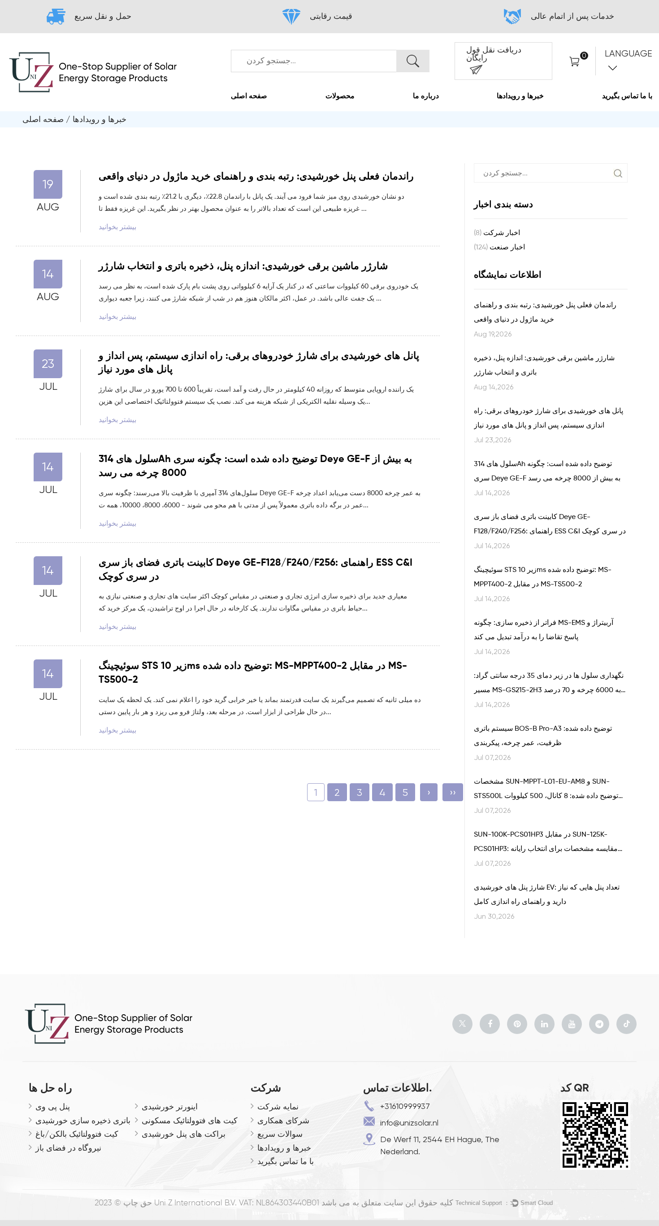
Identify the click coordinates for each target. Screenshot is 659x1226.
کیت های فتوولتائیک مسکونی (190, 1120)
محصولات (340, 96)
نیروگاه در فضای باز (68, 1147)
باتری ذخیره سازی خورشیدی (82, 1120)
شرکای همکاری (283, 1120)
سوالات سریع (280, 1134)
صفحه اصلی (249, 96)
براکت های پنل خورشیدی (183, 1134)
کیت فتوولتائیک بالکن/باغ (76, 1134)
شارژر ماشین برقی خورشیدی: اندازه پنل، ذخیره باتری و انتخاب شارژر (243, 266)
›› (453, 792)
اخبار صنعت (499, 247)
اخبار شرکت (497, 233)
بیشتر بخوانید (117, 227)
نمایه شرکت (278, 1106)
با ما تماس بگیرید (627, 96)
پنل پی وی (52, 1106)
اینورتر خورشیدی (170, 1106)
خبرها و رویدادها (520, 96)
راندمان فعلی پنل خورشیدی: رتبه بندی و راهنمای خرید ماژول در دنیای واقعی (256, 177)
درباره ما (426, 96)
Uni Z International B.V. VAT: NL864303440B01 (236, 1203)
